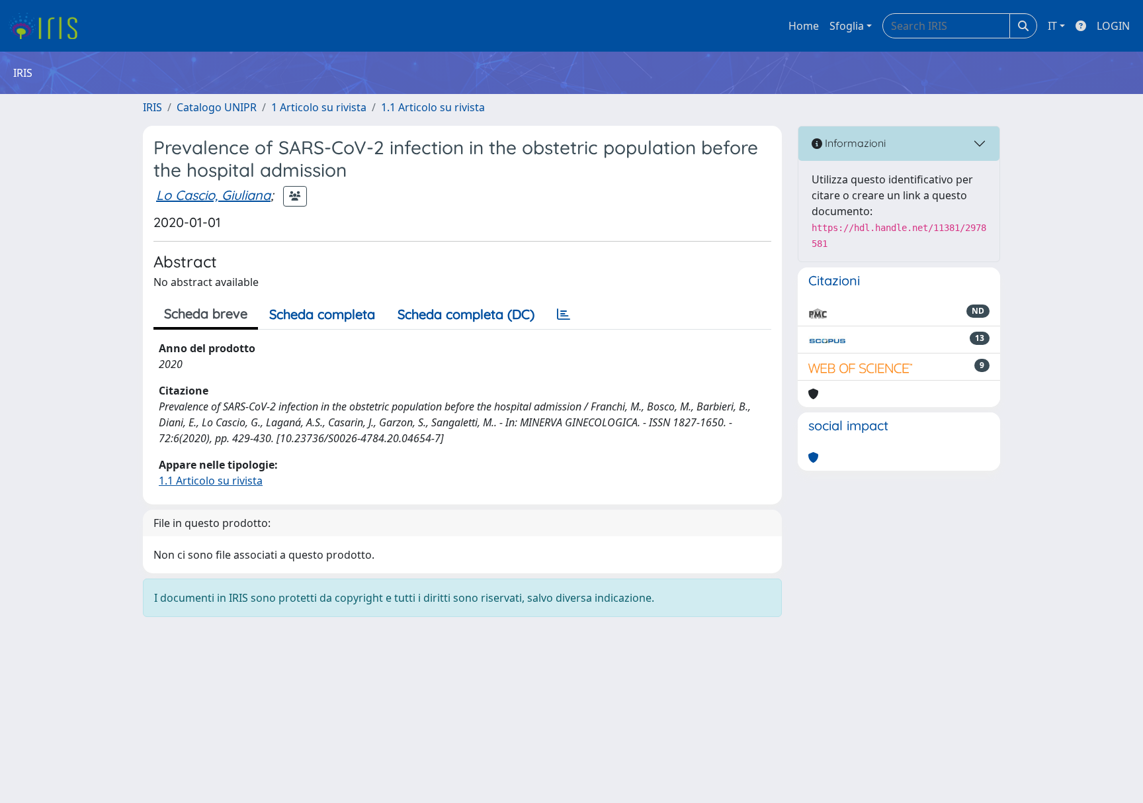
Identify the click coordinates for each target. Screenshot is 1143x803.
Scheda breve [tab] (205, 313)
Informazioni (854, 143)
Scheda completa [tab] (322, 314)
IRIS (152, 107)
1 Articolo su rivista (318, 107)
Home (803, 26)
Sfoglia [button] (846, 26)
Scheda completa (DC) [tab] (466, 314)
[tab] (563, 314)
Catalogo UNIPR (217, 107)
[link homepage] (48, 26)
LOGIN (1113, 26)
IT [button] (1052, 26)
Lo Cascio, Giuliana (213, 195)
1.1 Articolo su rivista (433, 107)
